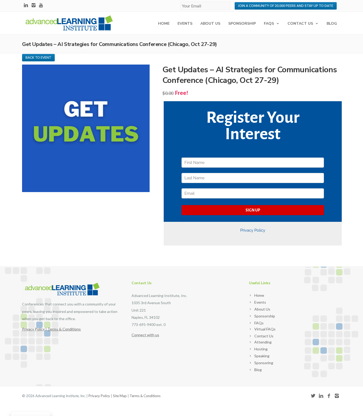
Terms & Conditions (145, 396)
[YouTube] (41, 5)
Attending (263, 342)
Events (185, 23)
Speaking (261, 356)
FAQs (269, 23)
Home (164, 23)
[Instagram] (33, 5)
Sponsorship (242, 23)
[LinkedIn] (26, 5)
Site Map (120, 396)
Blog (332, 23)
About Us (210, 23)
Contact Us (300, 23)
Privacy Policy (33, 329)
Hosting (261, 349)
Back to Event (38, 58)
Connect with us (145, 335)
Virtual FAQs (265, 329)
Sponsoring (263, 362)
